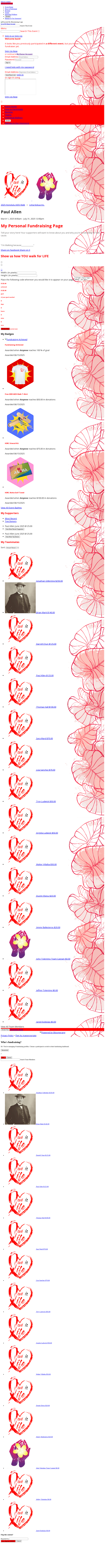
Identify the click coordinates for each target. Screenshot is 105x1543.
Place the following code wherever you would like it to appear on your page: (37, 279)
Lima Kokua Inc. (37, 204)
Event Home (9, 7)
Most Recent (11, 518)
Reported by (5, 1539)
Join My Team (14, 329)
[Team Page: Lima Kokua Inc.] (47, 200)
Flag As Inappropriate (25, 1035)
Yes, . (3, 1057)
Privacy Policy (7, 1035)
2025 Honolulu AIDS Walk (13, 204)
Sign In (20, 74)
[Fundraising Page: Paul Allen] (16, 200)
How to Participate (11, 9)
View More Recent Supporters (14, 529)
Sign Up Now (11, 51)
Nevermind (5, 1050)
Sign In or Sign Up (13, 36)
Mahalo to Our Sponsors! (13, 18)
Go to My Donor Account (8, 24)
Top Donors (11, 521)
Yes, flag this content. (8, 1541)
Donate (8, 16)
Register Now (16, 1029)
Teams (7, 12)
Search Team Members (27, 1059)
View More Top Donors (12, 537)
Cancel (9, 1057)
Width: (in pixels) (9, 272)
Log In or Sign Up (7, 3)
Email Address (12, 56)
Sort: (3, 547)
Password (9, 59)
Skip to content (6, 2)
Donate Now (5, 329)
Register (7, 11)
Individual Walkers (11, 14)
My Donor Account (25, 54)
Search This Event (26, 26)
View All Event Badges (11, 507)
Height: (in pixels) (9, 275)
